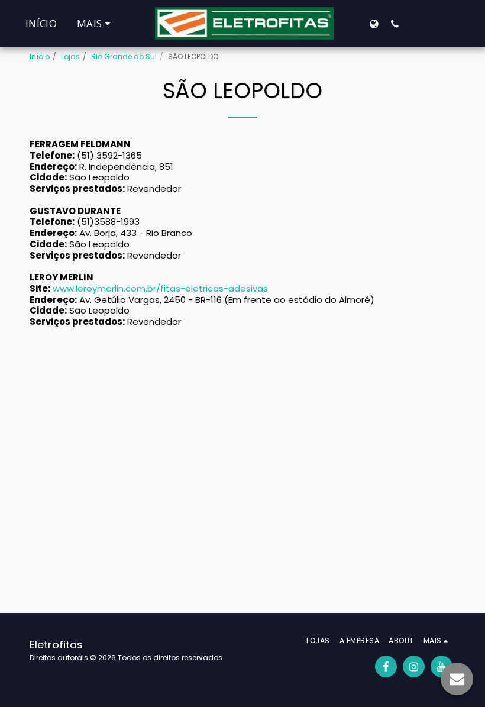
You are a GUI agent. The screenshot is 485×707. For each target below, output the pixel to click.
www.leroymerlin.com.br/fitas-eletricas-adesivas (160, 288)
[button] (395, 23)
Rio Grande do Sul (124, 56)
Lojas (70, 56)
